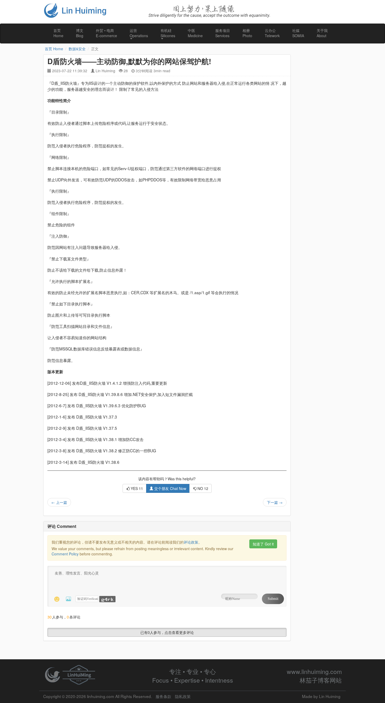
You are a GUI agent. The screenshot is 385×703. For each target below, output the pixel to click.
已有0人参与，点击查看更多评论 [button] (167, 632)
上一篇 (59, 502)
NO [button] (202, 488)
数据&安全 (77, 48)
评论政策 (191, 542)
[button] (139, 33)
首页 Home (54, 48)
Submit (273, 599)
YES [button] (137, 488)
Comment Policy (65, 553)
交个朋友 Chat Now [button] (169, 488)
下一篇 (275, 502)
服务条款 (163, 696)
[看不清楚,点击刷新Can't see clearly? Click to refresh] (107, 599)
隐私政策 (183, 696)
